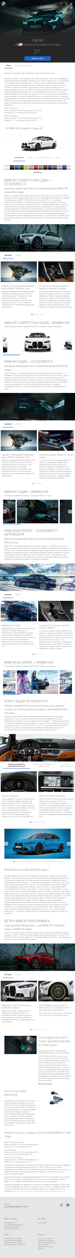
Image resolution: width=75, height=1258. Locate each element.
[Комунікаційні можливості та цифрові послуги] (72, 797)
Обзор (8, 65)
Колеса (57, 157)
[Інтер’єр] (72, 1005)
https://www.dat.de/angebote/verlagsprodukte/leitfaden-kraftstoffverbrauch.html (38, 1191)
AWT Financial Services (11, 1229)
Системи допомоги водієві (66, 765)
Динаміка (8, 255)
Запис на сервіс (43, 1244)
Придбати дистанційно (45, 1240)
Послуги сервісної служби (12, 1238)
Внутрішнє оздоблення (44, 157)
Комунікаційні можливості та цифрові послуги (44, 765)
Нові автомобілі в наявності (13, 1225)
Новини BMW (42, 1223)
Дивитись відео (37, 58)
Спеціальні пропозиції (11, 1227)
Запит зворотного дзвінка (47, 1242)
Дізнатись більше (45, 1084)
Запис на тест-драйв (45, 1238)
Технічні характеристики (23, 65)
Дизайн (18, 255)
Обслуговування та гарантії (13, 1242)
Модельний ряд (9, 1223)
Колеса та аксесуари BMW (12, 1240)
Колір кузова (19, 157)
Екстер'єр (8, 974)
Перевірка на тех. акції (45, 1247)
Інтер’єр (18, 974)
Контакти (41, 1249)
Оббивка (30, 157)
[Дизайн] (72, 288)
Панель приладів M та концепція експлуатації (16, 765)
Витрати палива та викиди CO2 (14, 1244)
